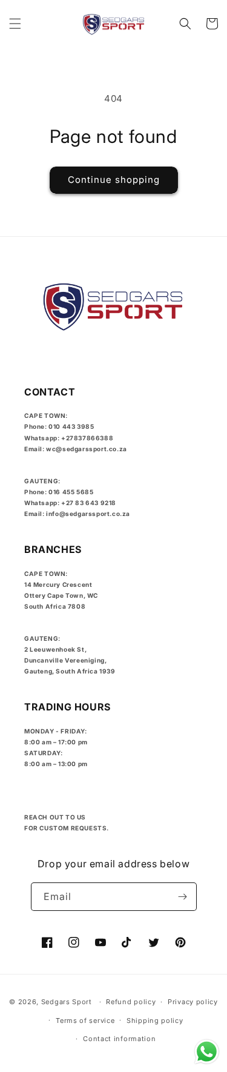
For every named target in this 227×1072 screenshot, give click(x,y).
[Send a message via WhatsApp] (206, 1051)
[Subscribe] (182, 896)
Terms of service (85, 1020)
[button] (15, 23)
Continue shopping (114, 179)
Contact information (119, 1038)
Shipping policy (155, 1020)
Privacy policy (193, 1002)
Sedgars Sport (66, 1002)
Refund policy (131, 1002)
